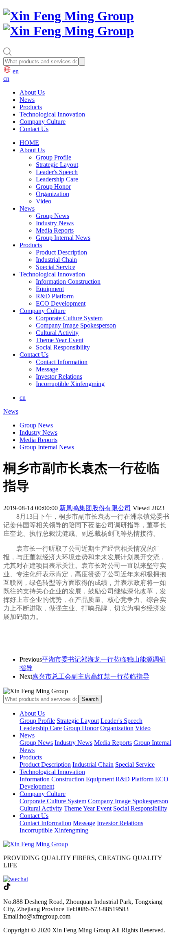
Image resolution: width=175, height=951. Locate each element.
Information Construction (68, 281)
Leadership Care (57, 179)
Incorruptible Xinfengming (70, 383)
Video (43, 201)
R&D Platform (55, 296)
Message (47, 369)
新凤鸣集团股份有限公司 (95, 508)
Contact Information (62, 361)
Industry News (55, 223)
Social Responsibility (63, 347)
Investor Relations (59, 376)
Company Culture (43, 121)
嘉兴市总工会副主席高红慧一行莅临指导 (90, 676)
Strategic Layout (57, 164)
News (27, 99)
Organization (52, 193)
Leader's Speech (57, 171)
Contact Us (34, 128)
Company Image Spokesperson (76, 325)
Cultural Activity (57, 332)
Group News (52, 215)
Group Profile (53, 157)
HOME (29, 142)
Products (31, 107)
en (15, 71)
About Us (32, 92)
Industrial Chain (56, 259)
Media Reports (55, 230)
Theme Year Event (59, 339)
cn (6, 78)
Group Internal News (63, 237)
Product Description (61, 252)
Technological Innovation (52, 114)
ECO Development (60, 303)
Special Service (55, 266)
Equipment (50, 288)
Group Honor (53, 186)
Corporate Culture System (69, 318)
